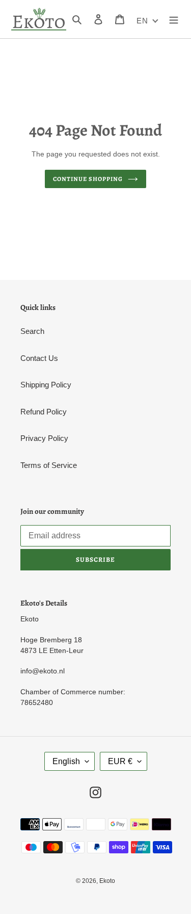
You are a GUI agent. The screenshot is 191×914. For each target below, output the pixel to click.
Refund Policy (43, 411)
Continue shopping (88, 179)
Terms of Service (48, 465)
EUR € (120, 761)
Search (32, 331)
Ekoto (107, 880)
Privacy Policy (44, 438)
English (66, 761)
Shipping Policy (45, 384)
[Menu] (173, 19)
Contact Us (39, 358)
